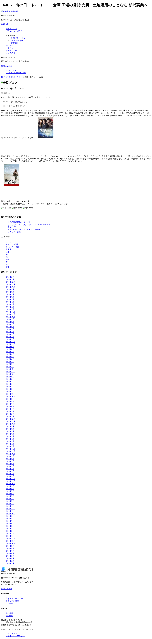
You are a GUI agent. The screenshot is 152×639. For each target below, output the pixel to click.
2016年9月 (10, 377)
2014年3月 (10, 441)
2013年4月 (10, 469)
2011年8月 (10, 519)
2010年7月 (10, 551)
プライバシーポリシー (15, 31)
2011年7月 (10, 521)
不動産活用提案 (17, 41)
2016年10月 (10, 374)
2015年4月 (10, 409)
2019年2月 (10, 307)
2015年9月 (10, 399)
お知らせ (9, 48)
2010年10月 (10, 543)
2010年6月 (10, 553)
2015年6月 (10, 406)
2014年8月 (10, 429)
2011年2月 (10, 533)
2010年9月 (10, 546)
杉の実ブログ (11, 50)
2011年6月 (10, 524)
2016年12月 (10, 369)
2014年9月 (10, 426)
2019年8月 (10, 292)
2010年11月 (10, 541)
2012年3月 (10, 501)
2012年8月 (10, 489)
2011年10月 (10, 514)
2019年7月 (10, 294)
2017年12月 (10, 342)
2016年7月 (10, 382)
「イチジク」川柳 (13, 232)
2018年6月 (10, 327)
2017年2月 (10, 364)
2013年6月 (10, 464)
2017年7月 (10, 352)
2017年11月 (10, 344)
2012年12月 (10, 479)
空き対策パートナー (19, 38)
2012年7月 (10, 491)
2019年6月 (10, 297)
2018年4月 (10, 332)
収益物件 (14, 43)
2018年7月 (10, 324)
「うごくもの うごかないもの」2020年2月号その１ (28, 224)
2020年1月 (10, 279)
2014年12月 (10, 419)
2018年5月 (10, 329)
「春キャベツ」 (12, 227)
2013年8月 (10, 459)
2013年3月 (10, 471)
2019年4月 (10, 302)
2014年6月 (10, 434)
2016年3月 (10, 389)
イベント (9, 242)
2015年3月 (10, 411)
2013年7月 (10, 461)
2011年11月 (10, 511)
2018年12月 (10, 312)
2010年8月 (10, 548)
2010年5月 (10, 556)
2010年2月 (10, 563)
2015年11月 (10, 394)
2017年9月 (10, 347)
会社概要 (9, 45)
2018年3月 (10, 334)
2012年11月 (10, 481)
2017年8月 (10, 349)
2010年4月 (10, 558)
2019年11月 (10, 284)
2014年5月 (10, 436)
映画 (18, 77)
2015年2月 (10, 414)
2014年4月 (10, 439)
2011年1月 (10, 536)
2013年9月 (10, 456)
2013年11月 (10, 451)
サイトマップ (11, 29)
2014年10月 (10, 424)
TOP (3, 77)
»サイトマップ (12, 70)
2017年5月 (10, 357)
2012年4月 (10, 499)
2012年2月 (10, 504)
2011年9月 (10, 516)
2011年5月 (10, 526)
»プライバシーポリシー (16, 73)
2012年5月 (10, 496)
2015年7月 (10, 404)
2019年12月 (10, 282)
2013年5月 (10, 466)
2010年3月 (10, 561)
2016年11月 (10, 372)
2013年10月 (10, 454)
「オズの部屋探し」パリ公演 (19, 222)
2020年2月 (10, 277)
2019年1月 (10, 309)
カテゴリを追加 (12, 244)
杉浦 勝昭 (11, 77)
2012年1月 (10, 506)
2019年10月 (10, 287)
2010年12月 (10, 538)
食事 (8, 267)
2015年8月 (10, 401)
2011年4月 (10, 528)
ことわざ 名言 (12, 247)
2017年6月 (10, 354)
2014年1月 (10, 446)
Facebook (9, 616)
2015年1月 (10, 416)
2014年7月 (10, 431)
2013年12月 (10, 449)
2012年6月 (10, 494)
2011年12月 (10, 509)
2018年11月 (10, 314)
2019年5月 (10, 299)
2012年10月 (10, 484)
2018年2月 (10, 337)
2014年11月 (10, 421)
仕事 (8, 252)
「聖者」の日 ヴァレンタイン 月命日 (23, 229)
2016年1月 (10, 391)
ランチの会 (10, 53)
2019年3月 (10, 304)
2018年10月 (10, 317)
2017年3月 (10, 362)
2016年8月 (10, 379)
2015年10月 (10, 396)
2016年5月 (10, 387)
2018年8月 (10, 322)
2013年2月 (10, 474)
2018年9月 (10, 319)
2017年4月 (10, 359)
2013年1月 (10, 476)
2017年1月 (10, 367)
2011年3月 (10, 531)
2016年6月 (10, 384)
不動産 (8, 249)
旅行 (8, 257)
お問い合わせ (6, 24)
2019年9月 (10, 289)
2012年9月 (10, 486)
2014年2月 (10, 444)
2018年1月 (10, 339)
